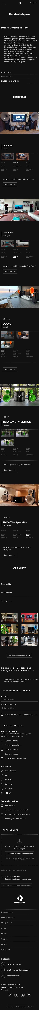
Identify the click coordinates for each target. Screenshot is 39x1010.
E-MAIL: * (5, 696)
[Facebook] (16, 995)
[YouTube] (29, 995)
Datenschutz (20, 1007)
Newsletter (5, 950)
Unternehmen (6, 912)
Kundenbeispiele (7, 917)
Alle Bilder (6, 77)
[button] (3, 3)
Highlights (6, 72)
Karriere (4, 944)
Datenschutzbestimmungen (16, 879)
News (3, 928)
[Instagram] (10, 995)
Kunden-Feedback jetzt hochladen (17, 886)
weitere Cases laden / (19, 655)
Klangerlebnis (6, 923)
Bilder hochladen (10, 81)
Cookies (30, 1007)
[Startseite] (19, 3)
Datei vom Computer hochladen (20, 854)
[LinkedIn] (23, 995)
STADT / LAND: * (8, 704)
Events (4, 934)
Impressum (10, 1007)
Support (4, 939)
